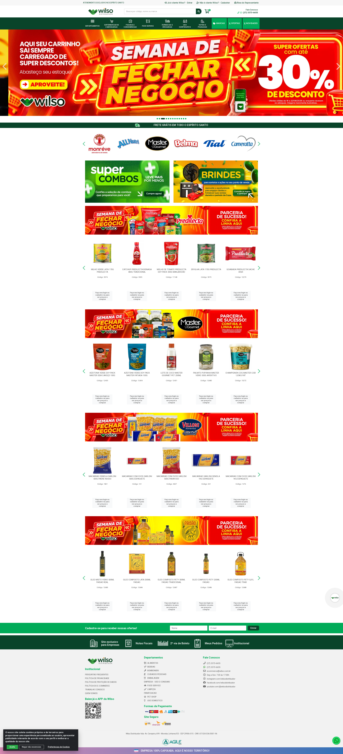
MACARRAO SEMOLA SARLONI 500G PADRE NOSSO (102, 477)
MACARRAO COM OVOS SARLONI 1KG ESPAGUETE (241, 477)
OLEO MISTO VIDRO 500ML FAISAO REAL (102, 580)
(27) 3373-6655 (250, 12)
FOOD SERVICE (154, 685)
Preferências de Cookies (59, 747)
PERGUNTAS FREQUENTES (96, 674)
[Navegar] (4, 66)
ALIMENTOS (152, 663)
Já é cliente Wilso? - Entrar (179, 2)
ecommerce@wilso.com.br (218, 671)
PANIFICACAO (150, 693)
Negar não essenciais (31, 747)
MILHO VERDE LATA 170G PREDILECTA (102, 270)
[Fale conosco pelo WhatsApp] (336, 741)
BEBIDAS (151, 667)
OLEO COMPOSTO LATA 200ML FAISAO (137, 580)
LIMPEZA (151, 689)
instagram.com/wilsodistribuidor (220, 679)
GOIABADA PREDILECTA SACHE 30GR (241, 270)
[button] (157, 118)
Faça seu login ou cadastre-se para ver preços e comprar (102, 296)
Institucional (241, 643)
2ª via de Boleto (179, 643)
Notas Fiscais (144, 643)
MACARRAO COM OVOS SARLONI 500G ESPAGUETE (137, 477)
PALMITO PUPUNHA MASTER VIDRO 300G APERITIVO (206, 374)
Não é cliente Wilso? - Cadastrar (215, 2)
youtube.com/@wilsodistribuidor (220, 686)
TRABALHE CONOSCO (95, 689)
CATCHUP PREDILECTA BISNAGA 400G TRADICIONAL (137, 270)
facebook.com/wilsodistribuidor (220, 683)
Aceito (12, 747)
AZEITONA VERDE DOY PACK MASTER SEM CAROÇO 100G (102, 374)
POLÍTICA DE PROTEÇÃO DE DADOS (101, 682)
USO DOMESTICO (155, 700)
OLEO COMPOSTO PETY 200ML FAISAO (206, 580)
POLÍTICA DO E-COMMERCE (97, 686)
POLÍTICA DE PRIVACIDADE (97, 678)
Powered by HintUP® (35, 753)
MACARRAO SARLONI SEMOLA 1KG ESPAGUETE (206, 477)
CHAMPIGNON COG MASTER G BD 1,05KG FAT (240, 374)
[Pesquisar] (199, 11)
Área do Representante (248, 2)
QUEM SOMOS (91, 693)
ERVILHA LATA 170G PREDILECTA (206, 269)
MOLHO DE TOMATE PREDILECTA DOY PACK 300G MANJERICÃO (171, 270)
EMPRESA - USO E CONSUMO (157, 682)
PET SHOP (151, 697)
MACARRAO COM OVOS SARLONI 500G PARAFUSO (172, 477)
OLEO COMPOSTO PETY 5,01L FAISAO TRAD (241, 580)
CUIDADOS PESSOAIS (156, 674)
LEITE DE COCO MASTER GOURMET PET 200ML (171, 374)
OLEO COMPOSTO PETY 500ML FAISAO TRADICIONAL (171, 580)
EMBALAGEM (153, 678)
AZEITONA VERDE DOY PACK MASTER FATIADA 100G (137, 374)
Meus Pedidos (213, 643)
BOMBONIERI (153, 670)
